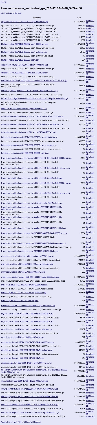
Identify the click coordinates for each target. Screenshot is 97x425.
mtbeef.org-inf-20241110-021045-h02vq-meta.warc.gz (23, 293)
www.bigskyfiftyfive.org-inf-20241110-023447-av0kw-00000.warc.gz (29, 389)
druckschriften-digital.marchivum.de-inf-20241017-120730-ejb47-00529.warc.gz (34, 99)
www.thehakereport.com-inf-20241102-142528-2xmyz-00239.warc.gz (30, 413)
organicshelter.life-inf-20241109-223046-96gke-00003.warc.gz (27, 321)
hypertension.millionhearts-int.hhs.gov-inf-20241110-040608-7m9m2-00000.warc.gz (36, 158)
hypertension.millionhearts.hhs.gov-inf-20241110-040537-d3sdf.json (29, 251)
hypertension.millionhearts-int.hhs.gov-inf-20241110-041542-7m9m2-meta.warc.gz (35, 193)
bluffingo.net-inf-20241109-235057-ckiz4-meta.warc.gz (24, 52)
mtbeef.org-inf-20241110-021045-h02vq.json (19, 301)
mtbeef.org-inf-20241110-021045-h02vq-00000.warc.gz (24, 285)
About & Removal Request (29, 422)
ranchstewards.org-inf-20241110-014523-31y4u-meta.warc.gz (27, 350)
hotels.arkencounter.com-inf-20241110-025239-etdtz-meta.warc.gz (29, 145)
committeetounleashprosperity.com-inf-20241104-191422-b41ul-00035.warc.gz (34, 81)
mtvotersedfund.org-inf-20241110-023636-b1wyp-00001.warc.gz (28, 306)
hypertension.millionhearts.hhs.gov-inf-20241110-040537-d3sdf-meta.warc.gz (33, 243)
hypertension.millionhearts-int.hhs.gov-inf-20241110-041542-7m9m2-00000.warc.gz (36, 183)
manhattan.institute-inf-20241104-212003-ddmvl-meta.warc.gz (27, 264)
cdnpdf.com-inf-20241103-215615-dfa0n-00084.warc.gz (24, 65)
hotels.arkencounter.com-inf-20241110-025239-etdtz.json (25, 153)
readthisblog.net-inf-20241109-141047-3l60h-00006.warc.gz (26, 363)
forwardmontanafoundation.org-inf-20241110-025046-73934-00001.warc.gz (32, 116)
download (90, 21)
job (87, 23)
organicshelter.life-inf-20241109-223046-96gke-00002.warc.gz (27, 314)
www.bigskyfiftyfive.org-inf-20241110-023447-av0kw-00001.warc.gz (29, 397)
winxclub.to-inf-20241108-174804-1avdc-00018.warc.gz (24, 381)
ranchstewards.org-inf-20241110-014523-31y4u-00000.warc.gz (27, 342)
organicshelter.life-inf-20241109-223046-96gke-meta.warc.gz (26, 329)
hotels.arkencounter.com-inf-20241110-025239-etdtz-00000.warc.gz (29, 137)
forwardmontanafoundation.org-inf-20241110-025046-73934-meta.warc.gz (32, 124)
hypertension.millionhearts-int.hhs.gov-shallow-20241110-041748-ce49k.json (33, 228)
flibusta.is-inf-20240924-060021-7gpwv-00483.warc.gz (24, 109)
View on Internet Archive (11, 13)
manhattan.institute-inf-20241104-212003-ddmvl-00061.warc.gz (27, 256)
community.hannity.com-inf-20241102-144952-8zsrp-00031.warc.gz (29, 91)
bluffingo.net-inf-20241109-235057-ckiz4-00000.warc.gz (24, 44)
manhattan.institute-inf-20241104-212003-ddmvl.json (23, 272)
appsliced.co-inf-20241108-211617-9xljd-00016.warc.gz (24, 22)
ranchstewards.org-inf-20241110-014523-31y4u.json (23, 358)
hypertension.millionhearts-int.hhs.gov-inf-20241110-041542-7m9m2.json (31, 203)
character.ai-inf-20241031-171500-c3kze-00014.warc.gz (24, 73)
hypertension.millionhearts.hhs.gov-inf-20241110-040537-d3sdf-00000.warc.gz (34, 233)
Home (3, 2)
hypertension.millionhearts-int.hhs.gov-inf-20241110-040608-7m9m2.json (31, 178)
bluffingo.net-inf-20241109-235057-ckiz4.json (20, 60)
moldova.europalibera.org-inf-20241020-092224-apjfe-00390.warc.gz (30, 277)
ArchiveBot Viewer (9, 422)
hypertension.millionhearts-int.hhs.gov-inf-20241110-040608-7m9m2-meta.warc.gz (35, 168)
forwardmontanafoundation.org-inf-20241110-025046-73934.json (28, 132)
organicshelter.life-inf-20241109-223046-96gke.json (22, 337)
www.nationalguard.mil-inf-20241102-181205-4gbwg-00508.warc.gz (29, 405)
